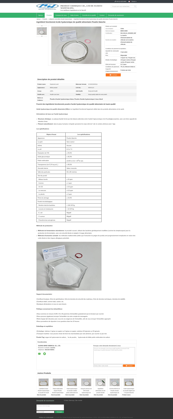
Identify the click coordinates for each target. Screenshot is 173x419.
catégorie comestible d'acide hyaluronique (60, 19)
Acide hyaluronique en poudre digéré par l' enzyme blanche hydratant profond (129, 391)
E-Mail (66, 400)
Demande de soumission (116, 15)
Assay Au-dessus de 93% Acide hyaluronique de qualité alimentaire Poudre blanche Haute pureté (86, 391)
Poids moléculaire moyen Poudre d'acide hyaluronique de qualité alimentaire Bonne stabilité (57, 391)
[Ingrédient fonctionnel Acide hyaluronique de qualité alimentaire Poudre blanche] (41, 31)
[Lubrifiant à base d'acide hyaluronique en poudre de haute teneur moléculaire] (44, 382)
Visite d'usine (74, 15)
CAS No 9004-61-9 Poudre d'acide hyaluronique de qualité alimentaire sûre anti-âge (114, 391)
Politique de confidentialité (46, 417)
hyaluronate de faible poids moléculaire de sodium (94, 337)
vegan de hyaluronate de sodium (55, 337)
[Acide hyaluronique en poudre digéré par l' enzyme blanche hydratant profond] (129, 382)
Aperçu (40, 15)
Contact (102, 15)
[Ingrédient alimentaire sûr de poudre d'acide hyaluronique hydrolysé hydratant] (100, 382)
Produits (49, 15)
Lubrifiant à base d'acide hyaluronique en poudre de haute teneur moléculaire (43, 391)
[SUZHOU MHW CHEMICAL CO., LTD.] (47, 7)
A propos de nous (61, 15)
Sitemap (71, 400)
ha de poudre (72, 337)
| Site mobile (78, 400)
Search (135, 6)
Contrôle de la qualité (89, 15)
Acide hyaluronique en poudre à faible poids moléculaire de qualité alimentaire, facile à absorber (72, 391)
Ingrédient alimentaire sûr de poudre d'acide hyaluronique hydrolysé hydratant (100, 391)
